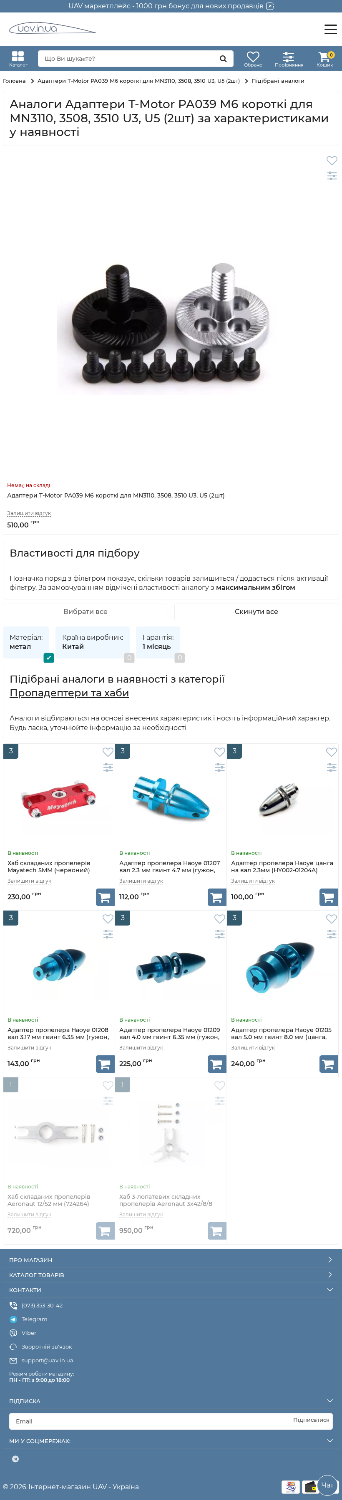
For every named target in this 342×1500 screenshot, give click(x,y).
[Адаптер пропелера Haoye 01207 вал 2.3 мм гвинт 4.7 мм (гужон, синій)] (170, 799)
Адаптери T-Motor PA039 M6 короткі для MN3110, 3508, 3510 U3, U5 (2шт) (116, 495)
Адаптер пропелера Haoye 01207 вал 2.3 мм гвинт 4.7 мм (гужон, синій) (169, 870)
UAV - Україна (116, 1487)
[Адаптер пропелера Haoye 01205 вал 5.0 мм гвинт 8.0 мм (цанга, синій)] (282, 966)
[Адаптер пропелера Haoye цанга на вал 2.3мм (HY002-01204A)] (282, 799)
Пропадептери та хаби (69, 693)
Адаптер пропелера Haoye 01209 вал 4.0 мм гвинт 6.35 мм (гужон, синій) (169, 1037)
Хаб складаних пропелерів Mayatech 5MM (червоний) (49, 867)
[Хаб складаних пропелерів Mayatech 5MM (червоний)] (59, 799)
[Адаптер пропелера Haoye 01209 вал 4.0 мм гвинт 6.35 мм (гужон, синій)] (170, 966)
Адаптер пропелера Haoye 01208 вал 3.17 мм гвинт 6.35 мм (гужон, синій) (58, 1037)
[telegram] (15, 1459)
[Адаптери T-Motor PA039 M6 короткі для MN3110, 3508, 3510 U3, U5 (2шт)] (170, 319)
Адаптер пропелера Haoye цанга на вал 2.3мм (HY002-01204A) (282, 867)
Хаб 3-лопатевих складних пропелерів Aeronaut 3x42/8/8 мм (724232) (165, 1204)
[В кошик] (105, 897)
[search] (223, 58)
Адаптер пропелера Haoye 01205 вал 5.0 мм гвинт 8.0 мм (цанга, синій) (281, 1037)
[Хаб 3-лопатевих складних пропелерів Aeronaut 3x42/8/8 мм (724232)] (170, 1133)
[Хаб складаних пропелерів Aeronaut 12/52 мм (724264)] (59, 1133)
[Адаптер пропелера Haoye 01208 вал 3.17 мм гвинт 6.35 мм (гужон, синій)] (59, 966)
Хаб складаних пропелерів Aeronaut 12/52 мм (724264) (49, 1200)
